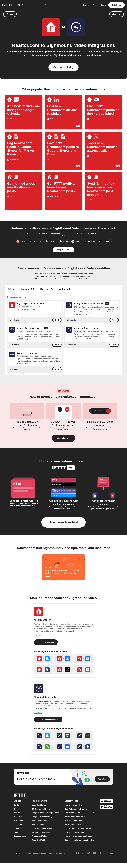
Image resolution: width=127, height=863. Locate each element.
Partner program (39, 853)
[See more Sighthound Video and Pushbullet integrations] (43, 746)
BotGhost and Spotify (40, 820)
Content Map (19, 824)
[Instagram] (89, 853)
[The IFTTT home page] (7, 5)
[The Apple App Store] (106, 801)
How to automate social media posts (78, 836)
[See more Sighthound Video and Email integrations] (63, 746)
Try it (57, 320)
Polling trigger (23, 306)
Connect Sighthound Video (48, 719)
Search (16, 828)
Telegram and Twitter (39, 836)
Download (38, 713)
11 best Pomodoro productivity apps (78, 828)
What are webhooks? (73, 824)
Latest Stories (71, 801)
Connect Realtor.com (46, 642)
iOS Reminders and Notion (42, 828)
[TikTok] (105, 853)
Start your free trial (63, 522)
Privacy (59, 853)
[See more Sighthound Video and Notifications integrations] (43, 735)
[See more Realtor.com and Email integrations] (83, 658)
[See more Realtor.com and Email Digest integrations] (63, 658)
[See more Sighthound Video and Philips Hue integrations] (83, 735)
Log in (103, 5)
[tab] (11, 289)
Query (78, 307)
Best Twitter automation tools (76, 809)
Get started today (63, 67)
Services (17, 805)
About (66, 853)
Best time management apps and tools (79, 813)
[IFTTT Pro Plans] (107, 303)
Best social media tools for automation (79, 840)
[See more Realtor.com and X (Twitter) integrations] (63, 669)
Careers (28, 853)
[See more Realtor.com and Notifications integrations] (43, 658)
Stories (16, 809)
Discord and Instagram (40, 805)
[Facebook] (77, 853)
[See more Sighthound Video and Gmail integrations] (63, 735)
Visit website (38, 635)
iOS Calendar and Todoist (41, 832)
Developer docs (20, 836)
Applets (17, 813)
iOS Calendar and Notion (41, 809)
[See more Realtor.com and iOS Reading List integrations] (83, 669)
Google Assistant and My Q (42, 817)
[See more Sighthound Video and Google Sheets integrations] (83, 746)
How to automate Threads (74, 832)
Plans (95, 5)
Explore (86, 5)
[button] (63, 438)
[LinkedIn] (83, 853)
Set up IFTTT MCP (63, 250)
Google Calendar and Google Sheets (45, 813)
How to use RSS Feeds (73, 820)
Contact (51, 853)
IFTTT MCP (18, 817)
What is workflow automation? (76, 817)
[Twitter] (100, 853)
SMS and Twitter (38, 824)
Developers (18, 853)
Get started (116, 5)
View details (14, 320)
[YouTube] (94, 853)
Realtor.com (25, 45)
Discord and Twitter (39, 840)
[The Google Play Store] (106, 807)
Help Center (18, 820)
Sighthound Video (66, 45)
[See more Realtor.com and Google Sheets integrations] (43, 669)
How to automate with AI (74, 805)
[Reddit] (111, 853)
